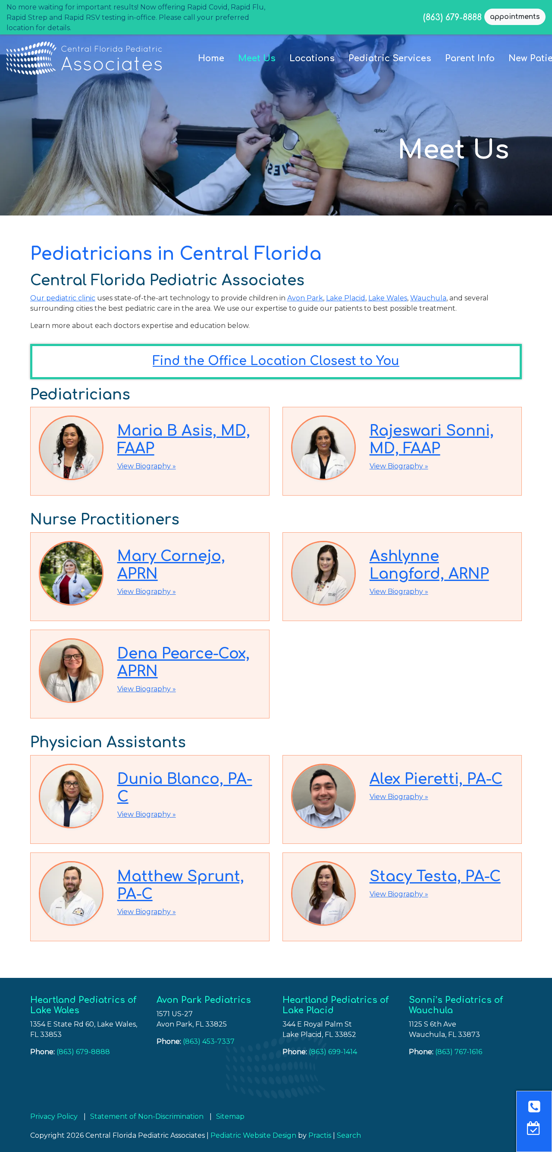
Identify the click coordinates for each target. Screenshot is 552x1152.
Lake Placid (345, 298)
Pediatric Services (389, 58)
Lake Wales (387, 298)
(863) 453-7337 (209, 1041)
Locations (312, 58)
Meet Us (257, 58)
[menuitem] (211, 58)
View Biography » (146, 466)
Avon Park (305, 298)
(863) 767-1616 (458, 1052)
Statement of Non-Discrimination (147, 1116)
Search (349, 1135)
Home (211, 58)
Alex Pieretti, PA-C (436, 779)
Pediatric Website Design (253, 1135)
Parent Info (470, 58)
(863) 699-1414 (333, 1052)
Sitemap (230, 1116)
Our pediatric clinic (62, 298)
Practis (319, 1135)
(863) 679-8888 (452, 17)
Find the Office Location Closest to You (276, 361)
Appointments (515, 17)
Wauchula (428, 298)
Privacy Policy (54, 1116)
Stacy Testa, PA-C (435, 876)
